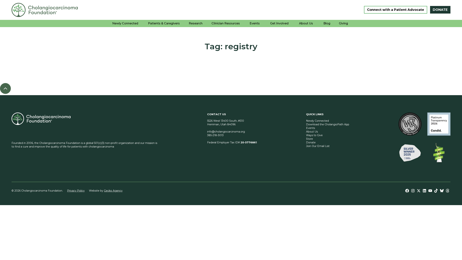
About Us (312, 131)
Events (310, 128)
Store (309, 138)
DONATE (440, 10)
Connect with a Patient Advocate (395, 10)
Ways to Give (314, 135)
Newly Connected (317, 120)
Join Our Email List (318, 146)
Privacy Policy (76, 190)
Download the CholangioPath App (327, 124)
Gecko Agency (113, 190)
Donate (311, 142)
